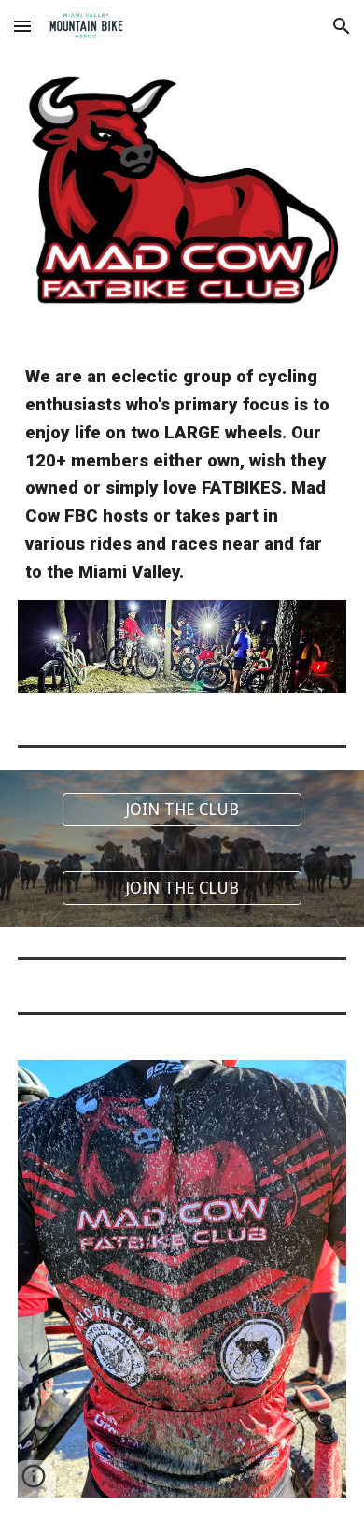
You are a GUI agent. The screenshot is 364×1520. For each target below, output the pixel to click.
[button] (22, 25)
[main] (182, 475)
